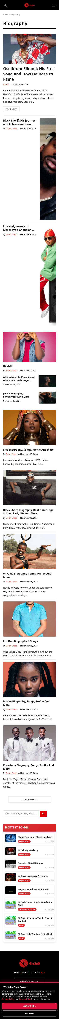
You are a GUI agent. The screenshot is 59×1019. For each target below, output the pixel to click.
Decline (29, 1013)
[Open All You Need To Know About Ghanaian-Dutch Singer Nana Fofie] (47, 381)
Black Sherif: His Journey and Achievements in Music (19, 124)
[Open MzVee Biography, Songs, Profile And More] (29, 679)
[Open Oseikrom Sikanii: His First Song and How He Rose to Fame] (29, 49)
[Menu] (54, 5)
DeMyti (7, 366)
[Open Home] (29, 5)
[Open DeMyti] (29, 347)
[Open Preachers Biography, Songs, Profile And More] (29, 742)
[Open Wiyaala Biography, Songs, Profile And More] (29, 551)
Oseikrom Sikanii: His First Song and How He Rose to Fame (29, 74)
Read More (13, 108)
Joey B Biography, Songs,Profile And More (16, 395)
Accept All (29, 1006)
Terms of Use (25, 999)
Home (5, 14)
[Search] (5, 5)
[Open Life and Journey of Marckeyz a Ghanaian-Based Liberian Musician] (48, 275)
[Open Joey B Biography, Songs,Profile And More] (47, 398)
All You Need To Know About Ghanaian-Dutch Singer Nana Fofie (19, 380)
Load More (28, 799)
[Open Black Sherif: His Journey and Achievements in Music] (48, 169)
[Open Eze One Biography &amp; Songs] (29, 619)
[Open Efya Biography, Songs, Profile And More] (29, 427)
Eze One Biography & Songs (20, 641)
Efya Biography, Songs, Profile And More (28, 449)
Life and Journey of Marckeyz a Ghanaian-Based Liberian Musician (19, 229)
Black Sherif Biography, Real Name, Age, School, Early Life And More (28, 511)
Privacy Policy (8, 999)
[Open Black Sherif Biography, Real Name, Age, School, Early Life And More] (29, 487)
